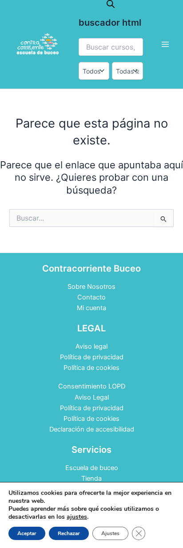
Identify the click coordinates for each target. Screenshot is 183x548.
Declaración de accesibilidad (91, 429)
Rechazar (69, 533)
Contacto (91, 297)
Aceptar (26, 533)
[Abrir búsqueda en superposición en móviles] (110, 4)
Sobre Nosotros (91, 287)
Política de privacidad (91, 357)
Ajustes (110, 533)
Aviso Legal (92, 397)
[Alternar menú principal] (165, 44)
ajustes (77, 517)
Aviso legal (91, 346)
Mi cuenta (91, 308)
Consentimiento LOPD (91, 386)
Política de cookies (91, 368)
